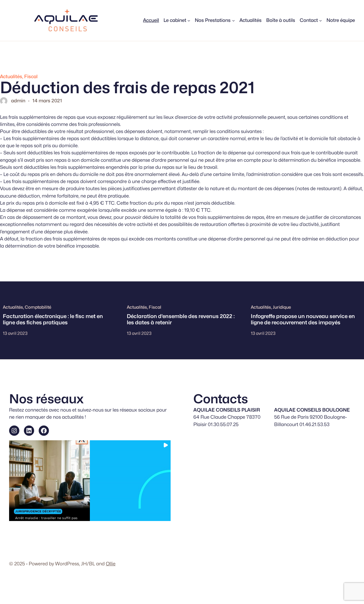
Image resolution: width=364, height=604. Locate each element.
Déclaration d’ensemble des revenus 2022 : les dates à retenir (181, 319)
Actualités (11, 76)
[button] (49, 480)
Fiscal (31, 76)
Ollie (110, 563)
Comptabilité (38, 307)
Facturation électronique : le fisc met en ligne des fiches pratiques (53, 319)
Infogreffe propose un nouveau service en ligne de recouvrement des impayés (303, 319)
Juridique (282, 307)
